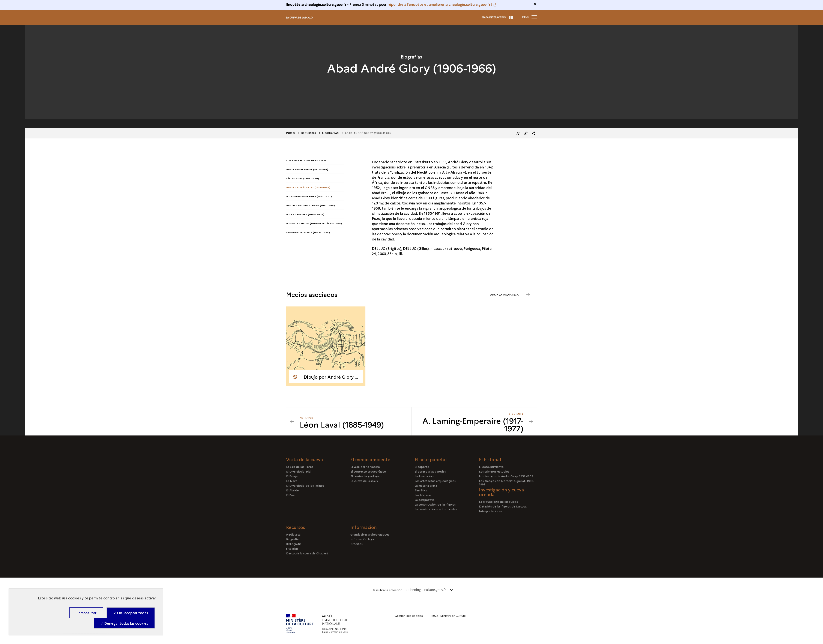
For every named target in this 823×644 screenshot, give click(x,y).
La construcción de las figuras (435, 504)
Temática (421, 490)
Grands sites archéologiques (369, 534)
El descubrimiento (491, 466)
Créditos (356, 544)
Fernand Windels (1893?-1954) (308, 232)
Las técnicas (423, 495)
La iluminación (424, 476)
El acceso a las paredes (430, 471)
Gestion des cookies (409, 615)
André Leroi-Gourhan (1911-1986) (310, 205)
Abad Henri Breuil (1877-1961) (307, 169)
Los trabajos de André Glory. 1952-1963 (506, 476)
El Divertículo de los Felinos (305, 485)
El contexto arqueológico (368, 471)
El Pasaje (292, 476)
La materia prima (426, 485)
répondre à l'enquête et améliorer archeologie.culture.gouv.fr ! (440, 4)
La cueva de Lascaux (299, 17)
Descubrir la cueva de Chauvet (307, 553)
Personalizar (86, 612)
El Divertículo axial (298, 471)
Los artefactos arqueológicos (435, 481)
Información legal (362, 539)
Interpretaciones (490, 511)
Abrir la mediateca (504, 294)
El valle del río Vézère (365, 466)
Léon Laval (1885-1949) (302, 178)
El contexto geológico (365, 476)
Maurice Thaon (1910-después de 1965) (314, 223)
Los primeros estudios (494, 471)
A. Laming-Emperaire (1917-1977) (309, 196)
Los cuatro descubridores (306, 160)
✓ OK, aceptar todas (130, 612)
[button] (533, 133)
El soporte (422, 466)
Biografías (330, 133)
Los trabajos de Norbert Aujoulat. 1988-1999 (507, 482)
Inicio (290, 133)
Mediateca (293, 534)
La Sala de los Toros (299, 466)
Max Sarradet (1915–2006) (305, 214)
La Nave (291, 481)
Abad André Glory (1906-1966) (308, 187)
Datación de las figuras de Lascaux (503, 506)
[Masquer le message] (535, 4)
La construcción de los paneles (436, 509)
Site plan (292, 548)
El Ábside (292, 490)
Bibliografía (293, 544)
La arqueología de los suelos (498, 501)
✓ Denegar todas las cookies (124, 623)
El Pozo (291, 495)
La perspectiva (424, 499)
